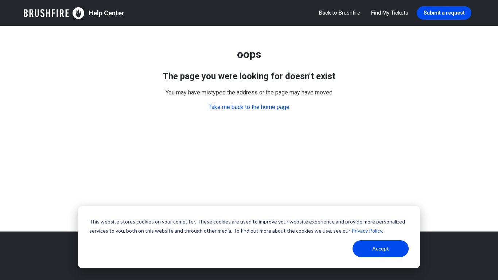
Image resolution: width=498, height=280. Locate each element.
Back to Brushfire (339, 12)
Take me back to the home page (249, 107)
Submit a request (444, 13)
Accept (380, 248)
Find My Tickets (389, 12)
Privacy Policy (366, 231)
